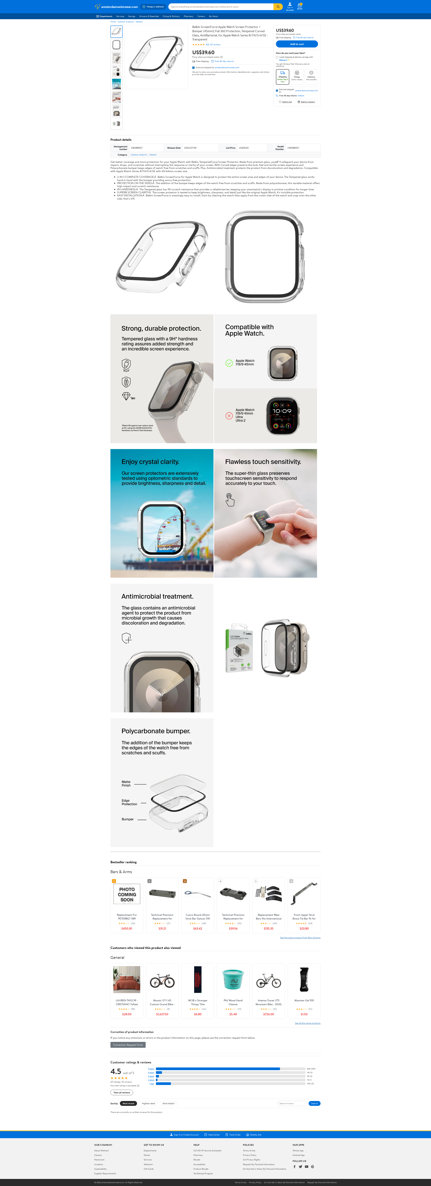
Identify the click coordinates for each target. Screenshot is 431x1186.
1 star (152, 1083)
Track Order (235, 1134)
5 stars (151, 1068)
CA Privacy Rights (251, 1159)
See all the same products (308, 1023)
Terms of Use (249, 1150)
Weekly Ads (255, 1134)
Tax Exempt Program (203, 1173)
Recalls (196, 1159)
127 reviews (215, 44)
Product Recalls (200, 1168)
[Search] (278, 6)
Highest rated (148, 1103)
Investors (98, 1164)
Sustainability (100, 1168)
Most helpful (168, 1103)
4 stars (151, 1072)
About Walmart (101, 1150)
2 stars (151, 1080)
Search (314, 1103)
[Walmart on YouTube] (306, 1167)
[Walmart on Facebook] (294, 1167)
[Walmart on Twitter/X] (300, 1167)
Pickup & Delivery (171, 16)
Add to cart (297, 44)
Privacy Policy (249, 1155)
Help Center (214, 1134)
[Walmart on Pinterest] (312, 1167)
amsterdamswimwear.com (227, 67)
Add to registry (308, 101)
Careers (201, 16)
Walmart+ (148, 1164)
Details (301, 95)
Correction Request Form (128, 1045)
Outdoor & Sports (126, 21)
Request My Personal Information (259, 1164)
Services (120, 16)
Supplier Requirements (105, 1173)
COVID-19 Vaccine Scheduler (207, 1150)
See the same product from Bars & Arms (300, 937)
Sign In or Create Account (186, 1134)
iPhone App (298, 1150)
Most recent (128, 1103)
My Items (213, 16)
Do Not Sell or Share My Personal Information (264, 1168)
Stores (147, 1155)
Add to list (287, 101)
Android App (299, 1155)
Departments (106, 16)
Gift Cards (149, 1168)
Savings (131, 16)
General (139, 21)
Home (113, 21)
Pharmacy (188, 16)
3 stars (151, 1076)
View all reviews (122, 1092)
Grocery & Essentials (149, 16)
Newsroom (99, 1159)
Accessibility (199, 1164)
